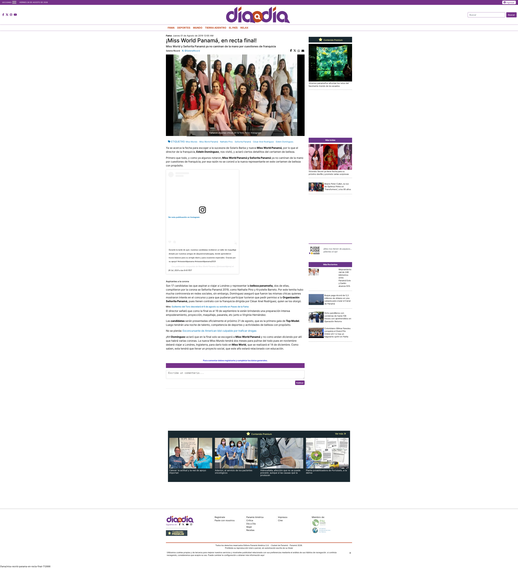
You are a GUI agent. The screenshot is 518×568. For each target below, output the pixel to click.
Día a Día (251, 523)
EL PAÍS (233, 27)
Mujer (249, 527)
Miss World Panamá (208, 141)
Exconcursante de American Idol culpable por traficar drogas (219, 330)
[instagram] (191, 524)
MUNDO (197, 27)
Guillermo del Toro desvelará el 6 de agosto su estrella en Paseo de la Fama (210, 306)
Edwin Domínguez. (285, 141)
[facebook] (179, 524)
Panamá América (254, 517)
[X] (183, 524)
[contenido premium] (176, 533)
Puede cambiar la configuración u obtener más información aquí (236, 555)
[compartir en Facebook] (291, 50)
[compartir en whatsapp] (299, 50)
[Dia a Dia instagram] (11, 14)
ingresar (510, 2)
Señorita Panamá (243, 141)
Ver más (339, 433)
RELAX (244, 27)
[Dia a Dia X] (7, 14)
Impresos (282, 517)
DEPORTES (183, 27)
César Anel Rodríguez (263, 141)
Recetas (250, 530)
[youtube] (187, 524)
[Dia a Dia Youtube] (15, 14)
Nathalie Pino (226, 141)
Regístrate (220, 517)
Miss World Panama (207, 266)
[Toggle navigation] (14, 2)
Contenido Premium (333, 40)
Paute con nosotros (225, 520)
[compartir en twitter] (295, 50)
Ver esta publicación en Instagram (184, 217)
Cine (280, 520)
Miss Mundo (191, 141)
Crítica (249, 520)
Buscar (511, 14)
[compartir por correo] (303, 50)
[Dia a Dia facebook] (3, 14)
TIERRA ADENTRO (215, 27)
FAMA (171, 27)
